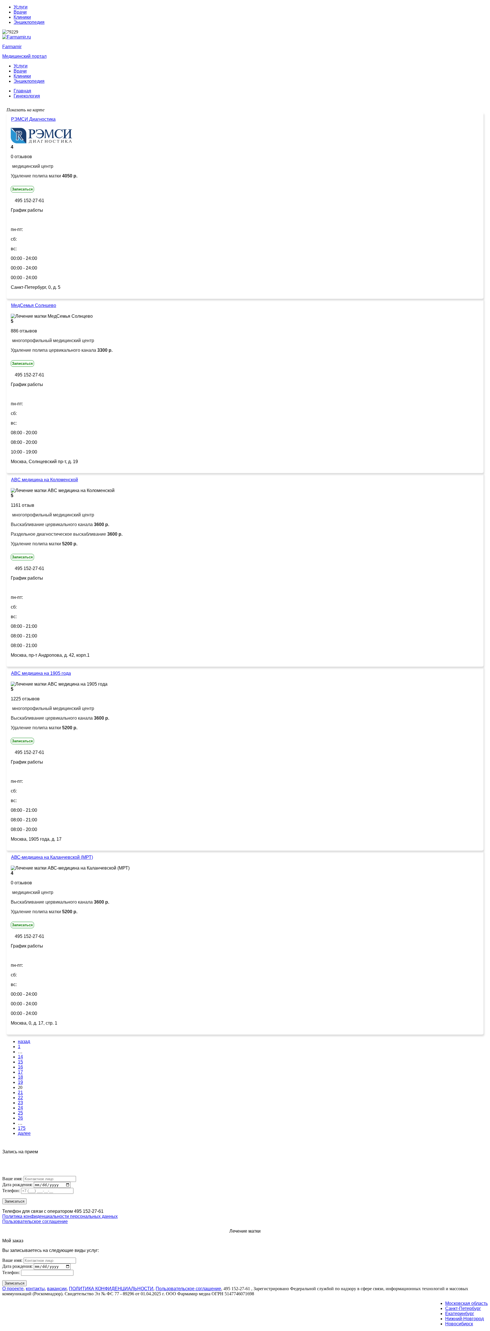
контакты (35, 1288)
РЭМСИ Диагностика (33, 119)
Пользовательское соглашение (35, 1221)
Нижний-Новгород (464, 1318)
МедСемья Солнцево (33, 305)
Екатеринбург (459, 1313)
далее (24, 1133)
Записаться (22, 189)
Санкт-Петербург (463, 1308)
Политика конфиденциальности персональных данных (60, 1216)
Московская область (466, 1303)
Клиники (22, 17)
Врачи (20, 12)
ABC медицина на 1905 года (41, 673)
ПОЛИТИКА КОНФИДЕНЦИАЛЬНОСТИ (111, 1288)
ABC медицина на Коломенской (44, 479)
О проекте (13, 1288)
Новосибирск (459, 1323)
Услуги (21, 7)
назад (24, 1041)
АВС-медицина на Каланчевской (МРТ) (52, 857)
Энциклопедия (29, 22)
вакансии (57, 1288)
